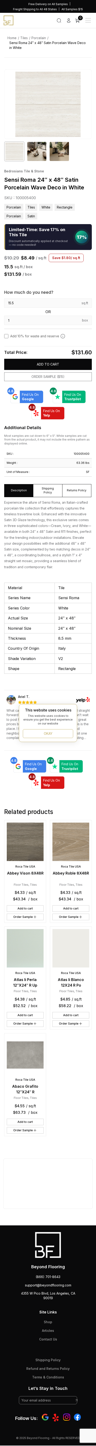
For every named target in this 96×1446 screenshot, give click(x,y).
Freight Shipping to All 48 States (35, 9)
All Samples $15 (72, 9)
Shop (48, 1322)
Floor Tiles (21, 884)
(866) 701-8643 (48, 1277)
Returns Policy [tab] (76, 490)
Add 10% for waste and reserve (34, 336)
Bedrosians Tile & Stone (24, 171)
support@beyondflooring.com (48, 1285)
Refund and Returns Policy (48, 1369)
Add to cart (48, 364)
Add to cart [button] (25, 908)
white (45, 207)
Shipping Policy (48, 1360)
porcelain (14, 216)
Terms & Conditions (48, 1377)
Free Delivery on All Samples (48, 4)
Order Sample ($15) (48, 377)
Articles (48, 1331)
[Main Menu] (88, 20)
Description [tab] (19, 490)
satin (31, 216)
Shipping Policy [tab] (48, 490)
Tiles (24, 38)
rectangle (64, 207)
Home (12, 38)
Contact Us (48, 1339)
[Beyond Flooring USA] (8, 20)
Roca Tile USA (25, 866)
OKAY (48, 733)
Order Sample (23, 917)
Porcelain (38, 38)
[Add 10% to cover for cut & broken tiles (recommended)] (62, 336)
